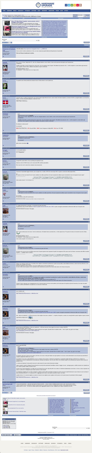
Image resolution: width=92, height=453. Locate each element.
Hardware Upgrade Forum (8, 15)
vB (6, 425)
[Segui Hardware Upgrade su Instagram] (80, 5)
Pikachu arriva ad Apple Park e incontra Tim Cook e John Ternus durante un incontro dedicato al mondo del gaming (53, 31)
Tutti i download (73, 415)
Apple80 (5, 62)
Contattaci (67, 434)
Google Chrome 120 (74, 411)
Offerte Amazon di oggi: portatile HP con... (57, 411)
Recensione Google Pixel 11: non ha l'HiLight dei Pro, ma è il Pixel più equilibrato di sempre (26, 27)
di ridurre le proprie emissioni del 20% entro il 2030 (43, 206)
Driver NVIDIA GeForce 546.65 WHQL (78, 407)
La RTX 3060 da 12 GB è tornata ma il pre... (57, 399)
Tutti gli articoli (5, 37)
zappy (4, 190)
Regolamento (39, 18)
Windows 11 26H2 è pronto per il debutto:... (57, 403)
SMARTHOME (51, 10)
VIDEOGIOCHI (20, 10)
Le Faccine (5, 426)
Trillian (72, 409)
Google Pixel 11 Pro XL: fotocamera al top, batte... (16, 404)
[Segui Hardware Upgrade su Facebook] (66, 5)
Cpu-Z (72, 406)
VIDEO (65, 443)
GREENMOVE (44, 10)
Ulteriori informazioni (68, 446)
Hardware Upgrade (17, 15)
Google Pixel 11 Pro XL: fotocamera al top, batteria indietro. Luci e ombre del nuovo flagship (26, 32)
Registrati (10, 18)
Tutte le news (44, 37)
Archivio (79, 434)
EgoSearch (81, 18)
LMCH (4, 263)
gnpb (4, 205)
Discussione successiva (50, 395)
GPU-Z (72, 400)
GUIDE (61, 10)
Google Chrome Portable (75, 410)
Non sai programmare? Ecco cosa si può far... (16, 408)
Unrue (4, 80)
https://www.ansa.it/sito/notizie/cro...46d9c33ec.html (27, 293)
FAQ (23, 18)
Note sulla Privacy (85, 434)
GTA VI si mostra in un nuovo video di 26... (57, 409)
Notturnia (5, 291)
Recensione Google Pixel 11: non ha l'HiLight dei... (16, 401)
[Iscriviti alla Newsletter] (72, 5)
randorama (5, 135)
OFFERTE (66, 10)
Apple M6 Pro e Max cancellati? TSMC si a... (57, 401)
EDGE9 (39, 10)
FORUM (57, 10)
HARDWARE (9, 10)
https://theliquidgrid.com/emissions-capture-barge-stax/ (27, 330)
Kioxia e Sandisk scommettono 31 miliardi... (57, 412)
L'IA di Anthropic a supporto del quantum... (57, 410)
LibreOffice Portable (74, 402)
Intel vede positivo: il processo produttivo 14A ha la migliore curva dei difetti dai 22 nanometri (54, 36)
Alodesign (5, 114)
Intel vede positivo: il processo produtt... (56, 408)
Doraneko (5, 274)
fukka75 (5, 172)
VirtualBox (73, 412)
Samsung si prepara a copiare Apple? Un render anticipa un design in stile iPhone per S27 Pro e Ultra (54, 23)
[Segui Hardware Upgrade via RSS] (74, 5)
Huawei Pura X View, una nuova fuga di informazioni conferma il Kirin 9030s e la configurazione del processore (53, 26)
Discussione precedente (41, 395)
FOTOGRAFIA (27, 10)
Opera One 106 (74, 404)
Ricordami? (87, 15)
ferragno (5, 150)
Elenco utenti (60, 18)
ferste (4, 98)
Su (89, 434)
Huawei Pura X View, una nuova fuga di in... (57, 402)
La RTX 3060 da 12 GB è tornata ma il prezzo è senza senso (54, 21)
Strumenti (86, 45)
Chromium (73, 399)
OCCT (72, 401)
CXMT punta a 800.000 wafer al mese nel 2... (57, 407)
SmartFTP (73, 408)
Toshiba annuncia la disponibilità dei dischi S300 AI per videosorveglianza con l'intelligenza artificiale (53, 33)
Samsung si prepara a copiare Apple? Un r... (57, 400)
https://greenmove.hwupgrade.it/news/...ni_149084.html (35, 48)
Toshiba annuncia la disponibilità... (55, 406)
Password (75, 16)
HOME (4, 10)
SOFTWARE (34, 10)
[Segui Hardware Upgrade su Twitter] (69, 5)
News (23, 15)
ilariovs (5, 161)
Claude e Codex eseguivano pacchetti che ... (57, 404)
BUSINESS (53, 443)
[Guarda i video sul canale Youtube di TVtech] (77, 5)
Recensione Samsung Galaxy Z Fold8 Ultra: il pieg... (17, 411)
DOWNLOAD (47, 443)
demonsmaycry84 (7, 384)
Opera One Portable (74, 403)
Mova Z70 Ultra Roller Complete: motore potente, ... (17, 398)
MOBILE (15, 10)
